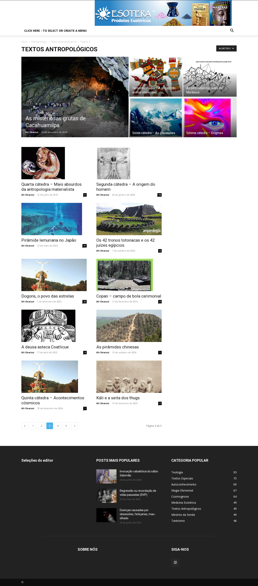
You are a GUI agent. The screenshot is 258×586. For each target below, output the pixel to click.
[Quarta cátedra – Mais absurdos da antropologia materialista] (54, 163)
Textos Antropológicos (63, 41)
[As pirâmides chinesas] (129, 326)
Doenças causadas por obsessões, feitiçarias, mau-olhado (137, 514)
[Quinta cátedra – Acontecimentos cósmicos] (54, 377)
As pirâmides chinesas (117, 347)
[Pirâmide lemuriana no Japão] (54, 219)
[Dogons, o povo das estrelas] (54, 275)
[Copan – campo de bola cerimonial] (129, 275)
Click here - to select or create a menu (55, 30)
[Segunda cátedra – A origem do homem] (129, 163)
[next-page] (74, 425)
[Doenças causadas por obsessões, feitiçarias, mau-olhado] (106, 515)
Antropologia (39, 41)
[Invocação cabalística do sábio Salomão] (106, 476)
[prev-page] (24, 425)
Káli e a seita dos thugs (118, 397)
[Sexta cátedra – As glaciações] (156, 117)
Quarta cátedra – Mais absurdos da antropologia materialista (51, 187)
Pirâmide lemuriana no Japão (48, 240)
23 (84, 301)
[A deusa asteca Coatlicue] (54, 326)
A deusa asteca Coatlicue (45, 347)
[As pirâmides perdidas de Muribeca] (210, 77)
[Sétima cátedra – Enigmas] (210, 117)
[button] (232, 31)
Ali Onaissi (31, 132)
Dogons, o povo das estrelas (47, 296)
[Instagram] (175, 563)
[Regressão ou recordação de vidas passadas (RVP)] (106, 496)
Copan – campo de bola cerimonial (128, 296)
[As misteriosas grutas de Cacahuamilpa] (75, 103)
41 (84, 245)
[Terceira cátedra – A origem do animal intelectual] (156, 77)
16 (159, 194)
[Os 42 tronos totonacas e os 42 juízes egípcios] (129, 219)
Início (24, 41)
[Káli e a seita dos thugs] (129, 377)
